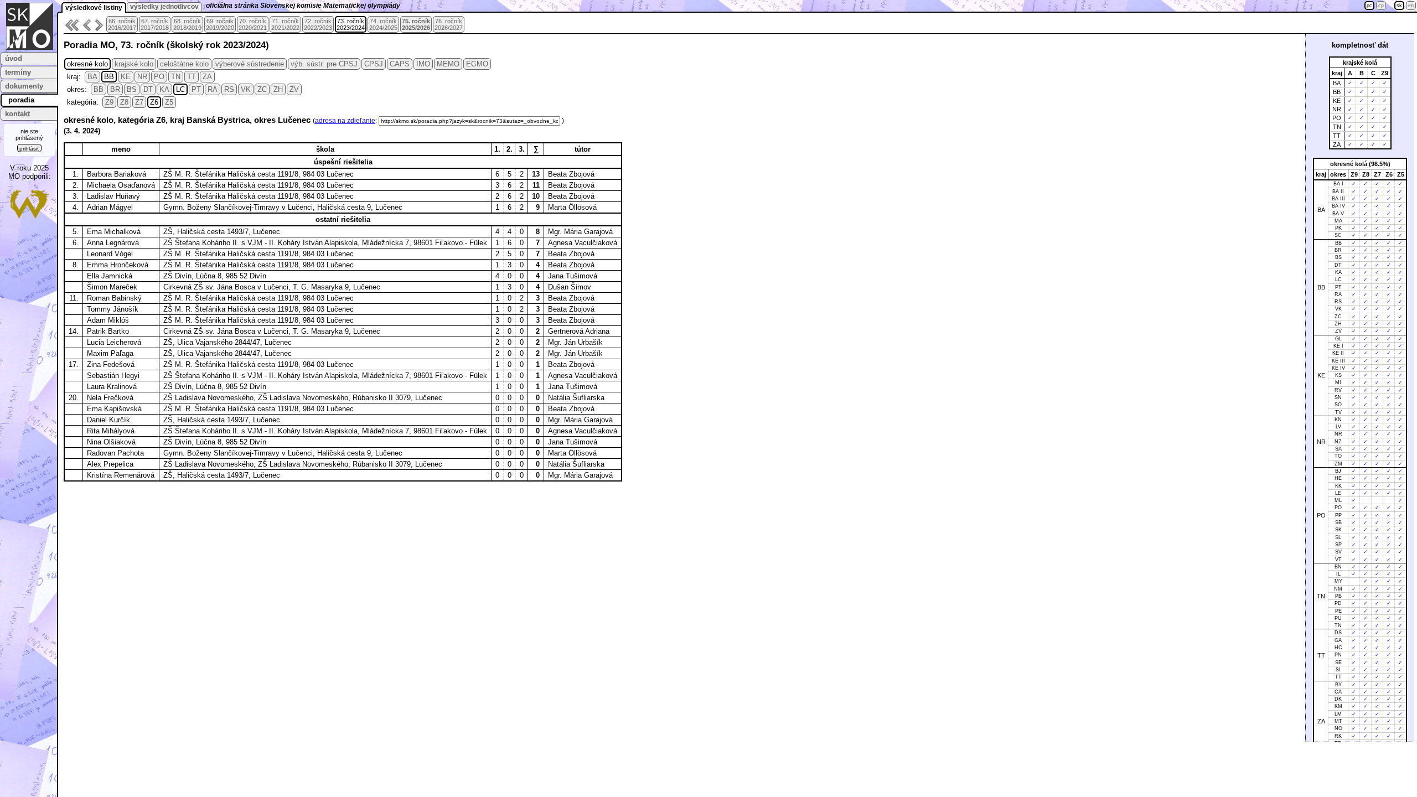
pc (1369, 5)
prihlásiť (29, 149)
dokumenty (24, 86)
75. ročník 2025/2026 (416, 24)
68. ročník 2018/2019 (187, 24)
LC (180, 89)
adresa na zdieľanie (345, 121)
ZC (262, 89)
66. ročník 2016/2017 (122, 24)
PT (196, 89)
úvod (13, 58)
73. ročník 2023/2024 (351, 24)
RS (229, 89)
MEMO (448, 64)
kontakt (17, 114)
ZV (294, 89)
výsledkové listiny (93, 8)
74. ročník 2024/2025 (383, 24)
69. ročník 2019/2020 (220, 24)
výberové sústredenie (249, 64)
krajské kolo (134, 64)
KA (164, 89)
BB (109, 77)
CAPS (400, 64)
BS (132, 89)
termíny (18, 72)
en (1411, 5)
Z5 (169, 102)
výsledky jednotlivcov (164, 7)
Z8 (124, 102)
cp (1381, 5)
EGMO (477, 64)
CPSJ (373, 64)
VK (246, 89)
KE (126, 77)
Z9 (109, 102)
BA (92, 77)
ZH (278, 89)
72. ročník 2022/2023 (318, 24)
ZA (207, 77)
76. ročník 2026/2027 (449, 24)
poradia (21, 100)
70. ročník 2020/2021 (253, 24)
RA (213, 89)
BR (115, 89)
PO (159, 77)
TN (175, 77)
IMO (423, 64)
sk (1399, 5)
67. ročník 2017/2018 (155, 24)
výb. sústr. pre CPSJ (324, 64)
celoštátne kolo (184, 64)
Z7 (139, 102)
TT (191, 77)
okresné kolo (87, 64)
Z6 (154, 102)
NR (142, 77)
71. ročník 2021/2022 (285, 24)
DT (148, 89)
